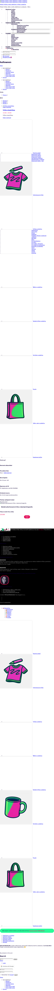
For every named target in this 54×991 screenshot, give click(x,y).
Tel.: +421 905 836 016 (9, 591)
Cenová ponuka (21, 30)
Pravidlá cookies (7, 553)
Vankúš (13, 21)
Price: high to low (10, 76)
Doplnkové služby (16, 45)
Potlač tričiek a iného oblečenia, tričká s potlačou (13, 4)
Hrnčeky (13, 40)
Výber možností (7, 107)
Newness (8, 73)
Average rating (10, 72)
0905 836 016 (7, 473)
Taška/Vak (14, 17)
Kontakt (8, 46)
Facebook (9, 570)
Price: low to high (10, 75)
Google (8, 564)
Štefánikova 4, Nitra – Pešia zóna (11, 589)
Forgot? (12, 974)
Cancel (5, 77)
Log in (16, 974)
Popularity (8, 71)
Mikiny (13, 36)
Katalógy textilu (7, 939)
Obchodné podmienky (8, 549)
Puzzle (13, 16)
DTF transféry (20, 32)
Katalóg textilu (21, 28)
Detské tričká (14, 37)
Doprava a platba (7, 546)
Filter (1, 65)
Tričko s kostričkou (9, 110)
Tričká (13, 34)
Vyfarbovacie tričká (16, 20)
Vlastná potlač (15, 44)
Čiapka (13, 13)
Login (4, 963)
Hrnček (13, 14)
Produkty (8, 33)
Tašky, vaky (14, 38)
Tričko (13, 10)
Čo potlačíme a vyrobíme (9, 536)
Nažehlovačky (15, 18)
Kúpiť (27, 517)
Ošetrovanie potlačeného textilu (11, 547)
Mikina (13, 12)
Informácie (14, 24)
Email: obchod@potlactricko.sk (11, 592)
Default (8, 69)
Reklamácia (6, 550)
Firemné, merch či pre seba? (19, 29)
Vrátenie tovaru (7, 551)
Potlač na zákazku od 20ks (13, 22)
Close (1, 977)
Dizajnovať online (10, 9)
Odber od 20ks (7, 540)
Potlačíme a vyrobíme (23, 25)
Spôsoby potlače (21, 26)
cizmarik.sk (7, 602)
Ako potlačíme (6, 538)
